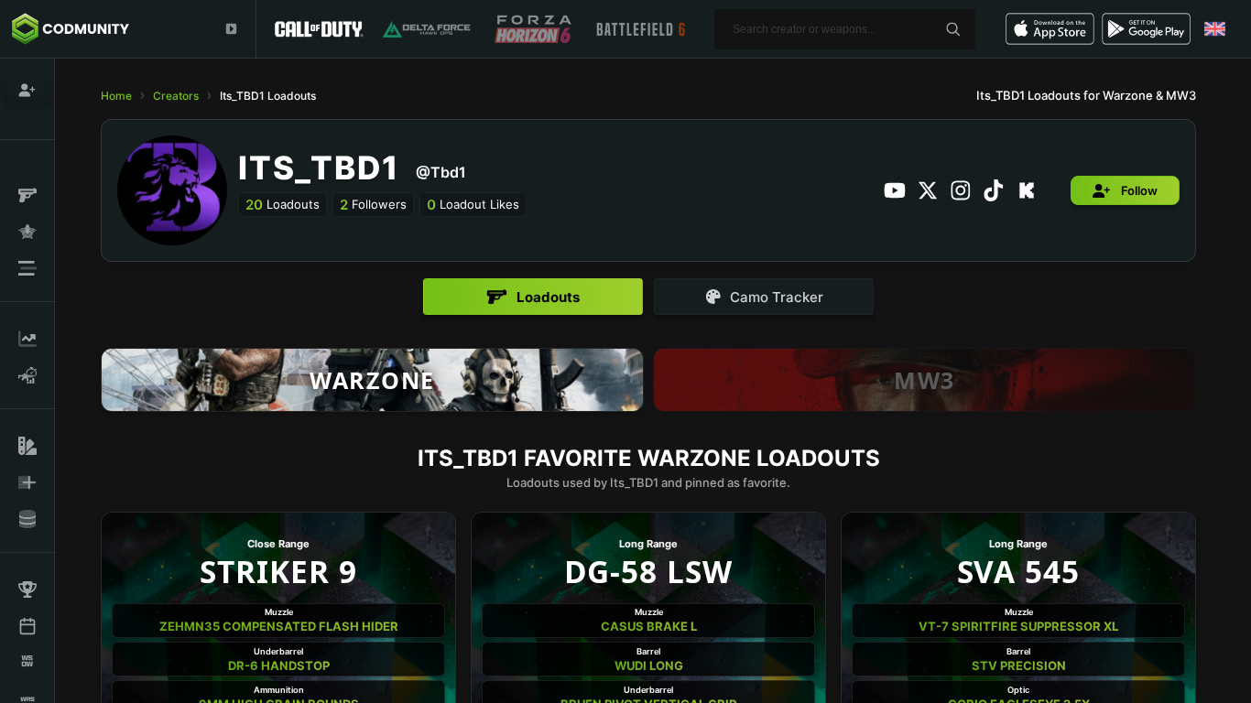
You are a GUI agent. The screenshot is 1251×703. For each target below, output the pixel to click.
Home (116, 96)
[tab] (533, 296)
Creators (176, 96)
